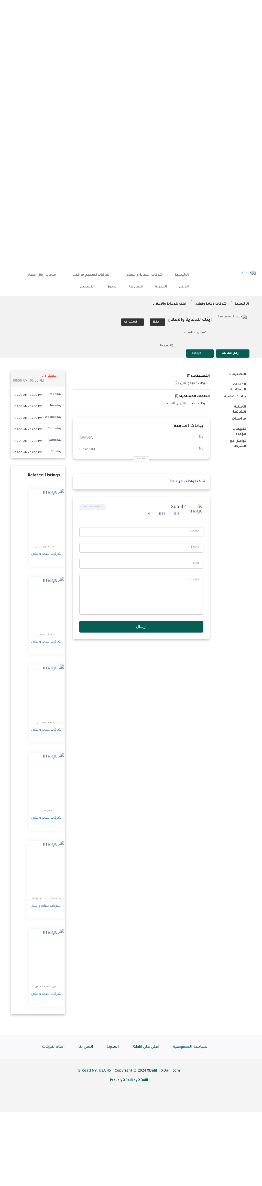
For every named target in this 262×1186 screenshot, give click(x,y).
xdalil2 (178, 506)
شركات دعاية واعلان (211, 304)
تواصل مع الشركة (238, 442)
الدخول (111, 287)
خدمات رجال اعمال (41, 275)
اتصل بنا (136, 287)
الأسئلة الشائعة (239, 408)
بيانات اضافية (235, 397)
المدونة (161, 287)
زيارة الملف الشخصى (93, 507)
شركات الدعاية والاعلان (144, 275)
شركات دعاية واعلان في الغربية (187, 403)
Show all (140, 458)
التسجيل (87, 287)
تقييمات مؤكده (239, 430)
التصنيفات (237, 374)
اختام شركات (53, 1047)
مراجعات (239, 419)
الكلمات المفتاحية (238, 385)
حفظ (156, 322)
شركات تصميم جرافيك (90, 275)
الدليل (184, 287)
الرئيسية (181, 275)
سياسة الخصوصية (190, 1047)
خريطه (196, 353)
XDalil (143, 1080)
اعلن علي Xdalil (146, 1047)
